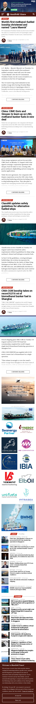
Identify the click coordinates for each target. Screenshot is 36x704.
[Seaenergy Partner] (9, 435)
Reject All (18, 700)
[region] (18, 683)
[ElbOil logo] (26, 486)
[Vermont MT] (9, 486)
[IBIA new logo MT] (26, 469)
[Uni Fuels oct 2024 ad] (9, 502)
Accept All (18, 695)
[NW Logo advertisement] (26, 452)
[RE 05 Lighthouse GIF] (18, 403)
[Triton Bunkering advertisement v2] (18, 420)
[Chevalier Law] (9, 452)
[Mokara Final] (9, 469)
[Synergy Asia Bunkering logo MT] (26, 435)
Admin (10, 41)
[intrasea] (26, 502)
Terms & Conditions (27, 691)
